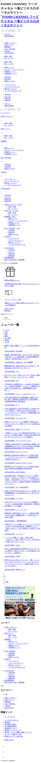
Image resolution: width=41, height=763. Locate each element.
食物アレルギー (10, 81)
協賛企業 (8, 100)
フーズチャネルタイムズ (13, 91)
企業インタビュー (7, 116)
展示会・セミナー (11, 89)
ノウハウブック (10, 85)
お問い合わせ (9, 308)
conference (8, 94)
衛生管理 (8, 79)
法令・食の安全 (6, 158)
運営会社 (8, 310)
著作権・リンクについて (13, 730)
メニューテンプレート (12, 87)
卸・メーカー (9, 58)
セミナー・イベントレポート (14, 69)
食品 (6, 336)
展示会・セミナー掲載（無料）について (18, 732)
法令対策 (8, 77)
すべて (7, 330)
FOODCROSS (5, 188)
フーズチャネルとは (11, 720)
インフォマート (10, 716)
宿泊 (6, 334)
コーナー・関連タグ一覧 (13, 734)
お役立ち (4, 172)
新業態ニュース (10, 71)
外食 (6, 332)
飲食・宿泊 (8, 56)
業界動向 (4, 141)
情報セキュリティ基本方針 (14, 736)
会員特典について (11, 728)
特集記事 (8, 98)
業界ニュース (9, 67)
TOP (6, 317)
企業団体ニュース (11, 73)
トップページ (5, 113)
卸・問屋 (8, 338)
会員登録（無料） (11, 724)
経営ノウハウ (5, 129)
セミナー (8, 96)
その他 (7, 342)
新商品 (7, 340)
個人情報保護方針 (11, 726)
